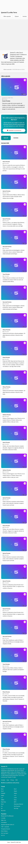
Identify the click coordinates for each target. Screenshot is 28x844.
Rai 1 (2, 789)
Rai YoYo (3, 810)
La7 (2, 797)
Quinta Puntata (6, 191)
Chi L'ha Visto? (4, 833)
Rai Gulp (16, 808)
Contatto (3, 780)
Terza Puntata (6, 274)
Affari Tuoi (3, 820)
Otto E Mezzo (4, 831)
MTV (15, 802)
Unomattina (4, 822)
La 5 (15, 795)
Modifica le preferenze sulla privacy (10, 782)
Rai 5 (2, 804)
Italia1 (15, 793)
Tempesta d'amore (5, 828)
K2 (1, 808)
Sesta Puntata (6, 101)
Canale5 (3, 793)
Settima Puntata (7, 414)
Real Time (3, 802)
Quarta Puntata (6, 218)
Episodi (6, 138)
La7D (15, 797)
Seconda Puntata (7, 246)
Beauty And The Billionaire (7, 816)
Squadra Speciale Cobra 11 (7, 824)
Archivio (16, 138)
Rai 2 (15, 789)
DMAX (2, 799)
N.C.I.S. (3, 835)
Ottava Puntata (6, 329)
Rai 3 (2, 791)
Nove (15, 799)
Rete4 (15, 791)
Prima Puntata (6, 357)
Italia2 (2, 795)
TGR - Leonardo (5, 826)
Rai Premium (17, 806)
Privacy (12, 780)
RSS (16, 780)
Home (8, 842)
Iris (2, 806)
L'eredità (3, 818)
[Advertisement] (14, 35)
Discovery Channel (18, 804)
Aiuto (8, 780)
